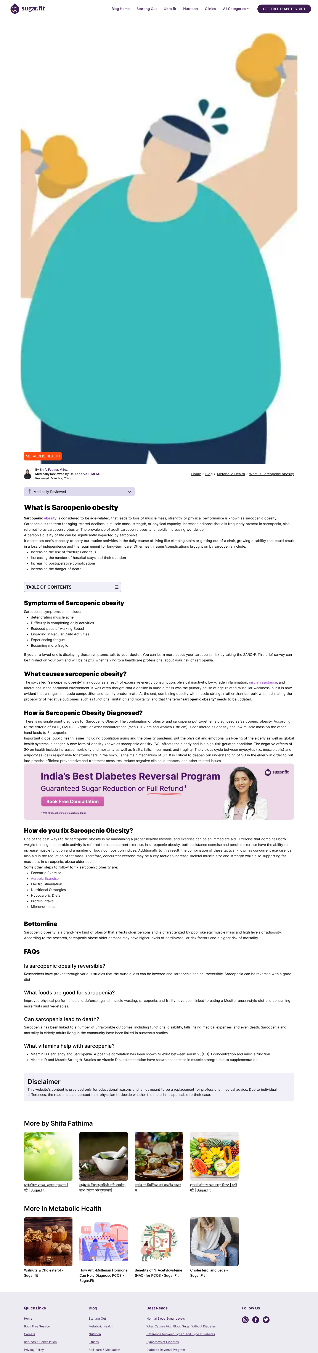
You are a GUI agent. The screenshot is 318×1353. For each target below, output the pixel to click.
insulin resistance (262, 682)
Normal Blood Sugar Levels (165, 1318)
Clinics (210, 9)
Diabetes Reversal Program (165, 1349)
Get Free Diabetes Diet (284, 9)
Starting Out (147, 9)
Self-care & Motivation (104, 1349)
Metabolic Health (231, 474)
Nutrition (190, 9)
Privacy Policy (34, 1349)
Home (196, 474)
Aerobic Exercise (45, 878)
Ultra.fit (170, 9)
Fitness (94, 1342)
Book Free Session (37, 1326)
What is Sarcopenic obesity (271, 474)
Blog (209, 474)
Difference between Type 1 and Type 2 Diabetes (180, 1334)
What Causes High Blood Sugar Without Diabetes (181, 1326)
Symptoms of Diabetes (162, 1342)
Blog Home (121, 9)
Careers (29, 1334)
